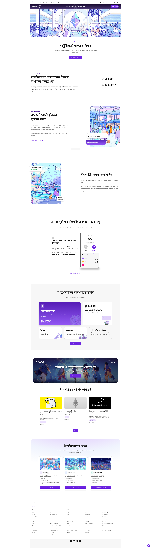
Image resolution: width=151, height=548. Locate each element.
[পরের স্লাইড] (79, 149)
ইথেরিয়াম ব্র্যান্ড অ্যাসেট (65, 543)
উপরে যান (116, 502)
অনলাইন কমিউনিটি (87, 514)
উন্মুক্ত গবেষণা (104, 521)
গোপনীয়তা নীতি (77, 543)
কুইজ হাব (33, 532)
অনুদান (68, 523)
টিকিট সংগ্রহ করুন (115, 7)
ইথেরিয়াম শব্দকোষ (34, 537)
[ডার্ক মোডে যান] (111, 2)
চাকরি (73, 543)
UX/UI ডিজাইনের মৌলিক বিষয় (71, 527)
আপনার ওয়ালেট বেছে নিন (53, 514)
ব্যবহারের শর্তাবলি (82, 543)
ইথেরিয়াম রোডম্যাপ (105, 514)
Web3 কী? (34, 521)
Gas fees (34, 525)
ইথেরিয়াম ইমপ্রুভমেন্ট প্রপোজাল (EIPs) (107, 523)
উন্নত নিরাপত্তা (104, 516)
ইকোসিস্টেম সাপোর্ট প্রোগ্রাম (89, 530)
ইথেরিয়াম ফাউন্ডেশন (87, 525)
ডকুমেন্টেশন (68, 516)
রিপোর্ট (103, 527)
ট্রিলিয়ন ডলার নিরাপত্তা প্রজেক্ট (106, 530)
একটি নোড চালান (34, 527)
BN (116, 2)
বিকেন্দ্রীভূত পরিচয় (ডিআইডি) (54, 530)
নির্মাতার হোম (69, 512)
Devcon (87, 532)
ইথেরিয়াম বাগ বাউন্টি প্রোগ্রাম (89, 523)
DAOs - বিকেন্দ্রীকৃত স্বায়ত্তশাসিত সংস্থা (56, 527)
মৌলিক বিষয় (68, 525)
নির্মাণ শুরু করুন (69, 518)
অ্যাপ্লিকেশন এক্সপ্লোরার (53, 518)
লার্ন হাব (33, 512)
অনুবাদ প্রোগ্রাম (87, 521)
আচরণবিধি (70, 543)
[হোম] (32, 2)
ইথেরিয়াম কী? (74, 343)
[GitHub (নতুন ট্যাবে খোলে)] (71, 541)
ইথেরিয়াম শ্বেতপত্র (105, 512)
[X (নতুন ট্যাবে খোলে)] (77, 541)
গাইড (50, 512)
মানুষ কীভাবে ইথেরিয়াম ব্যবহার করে (37, 534)
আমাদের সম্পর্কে (58, 543)
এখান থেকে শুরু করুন (74, 57)
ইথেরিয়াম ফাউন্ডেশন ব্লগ (88, 527)
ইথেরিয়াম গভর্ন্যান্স (104, 525)
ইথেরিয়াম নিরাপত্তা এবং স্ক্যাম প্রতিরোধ (37, 530)
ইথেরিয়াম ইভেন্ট (87, 516)
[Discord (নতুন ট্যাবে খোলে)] (80, 541)
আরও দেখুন (75, 430)
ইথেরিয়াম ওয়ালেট (34, 518)
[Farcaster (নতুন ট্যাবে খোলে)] (74, 541)
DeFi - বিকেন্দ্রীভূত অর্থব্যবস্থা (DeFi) (55, 525)
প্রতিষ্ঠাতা (68, 532)
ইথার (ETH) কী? (34, 516)
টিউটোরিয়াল (68, 514)
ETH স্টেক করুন (52, 532)
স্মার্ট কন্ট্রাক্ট (33, 523)
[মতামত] (148, 545)
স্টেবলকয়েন (51, 521)
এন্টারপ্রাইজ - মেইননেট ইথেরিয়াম (72, 530)
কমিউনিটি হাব (86, 512)
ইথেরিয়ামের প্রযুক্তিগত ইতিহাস (106, 518)
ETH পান (51, 516)
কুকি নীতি (87, 543)
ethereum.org (35, 506)
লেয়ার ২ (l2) (51, 534)
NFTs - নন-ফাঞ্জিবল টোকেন (54, 523)
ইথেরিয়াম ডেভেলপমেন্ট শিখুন (71, 521)
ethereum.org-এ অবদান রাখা (89, 518)
